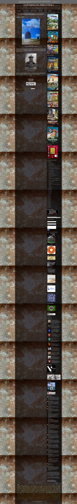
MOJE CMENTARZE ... (51, 419)
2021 (48, 199)
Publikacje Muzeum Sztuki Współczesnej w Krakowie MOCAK (55, 348)
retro (17, 486)
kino (31, 490)
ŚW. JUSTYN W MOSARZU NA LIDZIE (52, 450)
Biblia (35, 495)
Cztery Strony (28, 499)
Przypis (29, 89)
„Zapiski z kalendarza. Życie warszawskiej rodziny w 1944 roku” (55, 320)
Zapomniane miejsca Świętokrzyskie (25, 497)
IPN (58, 491)
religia (36, 487)
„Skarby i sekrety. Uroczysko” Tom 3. (53, 175)
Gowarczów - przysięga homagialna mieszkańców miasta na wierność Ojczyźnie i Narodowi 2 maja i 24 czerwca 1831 (53, 414)
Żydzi (48, 492)
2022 (48, 198)
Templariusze (18, 497)
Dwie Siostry (32, 499)
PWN (17, 490)
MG (58, 487)
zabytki (43, 486)
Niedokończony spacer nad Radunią (52, 397)
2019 (48, 201)
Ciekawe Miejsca (37, 486)
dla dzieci (40, 489)
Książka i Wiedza (48, 499)
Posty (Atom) (20, 93)
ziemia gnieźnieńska (33, 89)
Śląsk (30, 492)
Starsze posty (43, 91)
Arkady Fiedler (45, 497)
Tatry (40, 494)
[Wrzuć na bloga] (32, 88)
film (45, 489)
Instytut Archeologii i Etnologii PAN (49, 495)
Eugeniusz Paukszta (36, 499)
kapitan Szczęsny (49, 490)
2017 (48, 203)
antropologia (19, 89)
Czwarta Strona (21, 489)
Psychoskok (24, 491)
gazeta (56, 489)
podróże (38, 491)
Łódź (27, 492)
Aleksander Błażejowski (56, 494)
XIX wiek (24, 494)
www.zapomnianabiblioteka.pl (50, 472)
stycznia (50, 194)
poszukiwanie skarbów (50, 494)
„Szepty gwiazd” (50, 172)
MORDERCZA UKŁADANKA (51, 445)
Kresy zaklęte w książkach (51, 424)
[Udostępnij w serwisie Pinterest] (34, 88)
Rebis (29, 490)
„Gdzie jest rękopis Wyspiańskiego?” (55, 352)
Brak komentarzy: (28, 88)
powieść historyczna (43, 487)
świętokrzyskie (31, 486)
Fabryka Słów (33, 492)
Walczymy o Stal (50, 463)
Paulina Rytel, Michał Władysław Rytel (52, 420)
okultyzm (26, 495)
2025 (48, 195)
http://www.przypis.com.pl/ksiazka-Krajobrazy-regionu (31, 76)
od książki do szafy (50, 466)
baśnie (43, 494)
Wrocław (59, 489)
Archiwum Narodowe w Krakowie (54, 498)
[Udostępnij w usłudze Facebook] (33, 88)
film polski (23, 495)
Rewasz (51, 499)
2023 (48, 197)
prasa (47, 489)
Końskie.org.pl (50, 413)
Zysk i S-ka (20, 490)
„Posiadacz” (50, 177)
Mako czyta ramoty (50, 401)
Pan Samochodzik (26, 489)
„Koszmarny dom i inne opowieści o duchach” (54, 167)
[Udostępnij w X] (32, 88)
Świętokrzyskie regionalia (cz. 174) (55, 329)
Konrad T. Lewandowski (56, 495)
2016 (48, 204)
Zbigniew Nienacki (29, 491)
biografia (48, 487)
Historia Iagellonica (39, 495)
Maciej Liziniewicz (38, 492)
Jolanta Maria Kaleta (40, 490)
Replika (21, 486)
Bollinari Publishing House (51, 497)
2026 (48, 161)
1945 (30, 497)
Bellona (53, 489)
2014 (48, 206)
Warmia (45, 491)
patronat (33, 487)
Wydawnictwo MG (58, 492)
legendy (56, 491)
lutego (49, 193)
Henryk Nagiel (44, 499)
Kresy (56, 487)
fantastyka (34, 491)
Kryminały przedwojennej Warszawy (22, 487)
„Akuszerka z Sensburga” (52, 171)
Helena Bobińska (40, 499)
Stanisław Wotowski (52, 492)
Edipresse (25, 498)
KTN (17, 489)
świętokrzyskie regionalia (31, 495)
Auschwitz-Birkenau (24, 499)
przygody (25, 486)
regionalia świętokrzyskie (49, 486)
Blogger (43, 501)
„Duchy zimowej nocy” (51, 176)
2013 (48, 207)
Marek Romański (25, 490)
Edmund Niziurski (29, 498)
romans (54, 490)
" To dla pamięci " (50, 454)
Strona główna (28, 91)
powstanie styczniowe (20, 492)
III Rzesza (43, 495)
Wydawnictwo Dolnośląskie (50, 491)
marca (49, 192)
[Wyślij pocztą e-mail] (31, 88)
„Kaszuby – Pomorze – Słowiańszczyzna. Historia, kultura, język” (55, 338)
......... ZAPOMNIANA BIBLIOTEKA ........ (38, 5)
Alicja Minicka (41, 497)
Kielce (43, 489)
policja (25, 492)
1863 (56, 499)
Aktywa (32, 497)
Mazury (45, 490)
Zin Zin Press (54, 499)
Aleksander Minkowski (36, 497)
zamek (37, 489)
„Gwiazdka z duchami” (51, 170)
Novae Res (56, 486)
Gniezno (23, 89)
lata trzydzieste (52, 487)
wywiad (50, 489)
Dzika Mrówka (21, 498)
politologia (27, 89)
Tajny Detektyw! (50, 439)
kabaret (45, 494)
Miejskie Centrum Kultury (51, 464)
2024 (48, 196)
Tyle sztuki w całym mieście (51, 406)
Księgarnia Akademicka (36, 494)
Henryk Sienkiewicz (34, 498)
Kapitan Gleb (38, 498)
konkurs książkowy (44, 492)
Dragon (18, 498)
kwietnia (50, 191)
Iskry (34, 489)
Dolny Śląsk (41, 491)
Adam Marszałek (35, 490)
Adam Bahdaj (44, 498)
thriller (27, 494)
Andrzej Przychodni (48, 498)
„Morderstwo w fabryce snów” (52, 174)
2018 (48, 202)
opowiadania (31, 489)
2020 (48, 200)
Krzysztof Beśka (31, 494)
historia (25, 89)
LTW (39, 487)
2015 (48, 205)
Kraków (30, 487)
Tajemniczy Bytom (50, 430)
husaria (41, 498)
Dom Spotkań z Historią (57, 497)
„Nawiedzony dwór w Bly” (51, 173)
